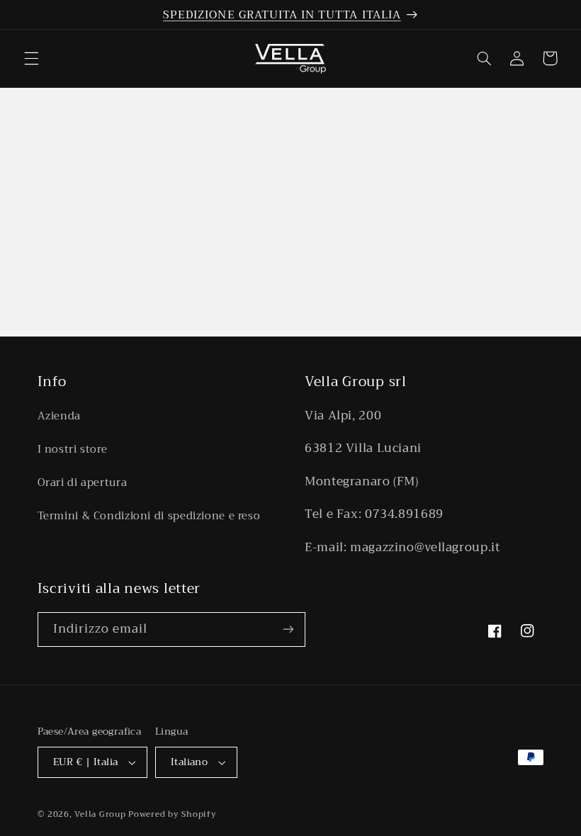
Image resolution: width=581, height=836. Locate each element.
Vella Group (99, 814)
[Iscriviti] (287, 629)
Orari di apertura (83, 482)
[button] (31, 58)
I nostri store (73, 449)
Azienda (59, 416)
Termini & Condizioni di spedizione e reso (149, 516)
